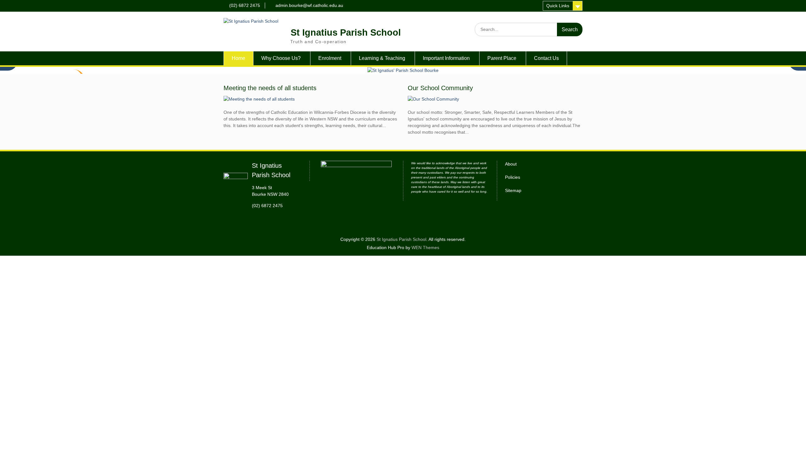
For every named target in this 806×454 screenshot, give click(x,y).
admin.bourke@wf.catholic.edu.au (309, 5)
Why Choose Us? (281, 58)
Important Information (446, 58)
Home (238, 58)
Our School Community (440, 87)
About (511, 163)
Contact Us (546, 58)
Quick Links (557, 5)
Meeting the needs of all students (270, 87)
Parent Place (501, 58)
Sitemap (513, 190)
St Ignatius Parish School (346, 32)
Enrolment (329, 58)
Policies (512, 177)
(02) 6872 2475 (244, 5)
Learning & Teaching (382, 58)
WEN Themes (425, 247)
